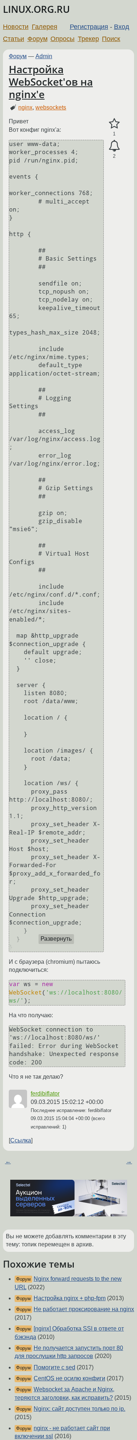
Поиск (111, 38)
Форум (37, 38)
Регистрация (89, 26)
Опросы (62, 38)
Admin (43, 56)
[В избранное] (114, 123)
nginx (25, 107)
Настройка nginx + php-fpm (70, 1298)
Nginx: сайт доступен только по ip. (79, 1409)
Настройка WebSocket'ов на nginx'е (51, 81)
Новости (15, 26)
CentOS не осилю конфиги (69, 1378)
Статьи (13, 38)
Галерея (44, 26)
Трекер (88, 38)
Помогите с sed (54, 1367)
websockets (50, 107)
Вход (121, 26)
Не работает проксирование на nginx (84, 1309)
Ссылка (20, 1140)
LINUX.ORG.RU (36, 9)
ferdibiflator (45, 1093)
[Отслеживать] (114, 146)
